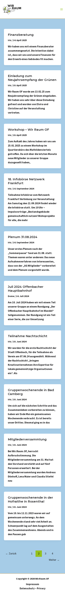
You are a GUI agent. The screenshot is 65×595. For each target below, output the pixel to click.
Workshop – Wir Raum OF (28, 129)
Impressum (32, 584)
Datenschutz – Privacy (33, 588)
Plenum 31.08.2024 (22, 237)
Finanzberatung (21, 35)
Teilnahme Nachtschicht (27, 336)
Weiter (54, 559)
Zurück (10, 553)
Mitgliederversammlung (27, 439)
